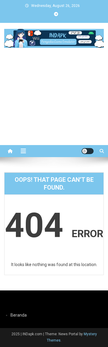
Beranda (18, 315)
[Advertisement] (54, 107)
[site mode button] (88, 151)
